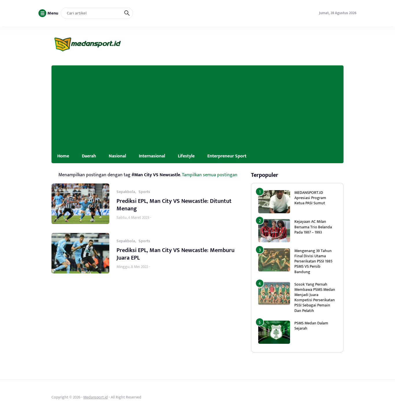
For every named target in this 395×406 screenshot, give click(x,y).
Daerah (89, 156)
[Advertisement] (197, 105)
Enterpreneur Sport (226, 156)
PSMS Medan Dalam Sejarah (311, 326)
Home (63, 156)
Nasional (117, 156)
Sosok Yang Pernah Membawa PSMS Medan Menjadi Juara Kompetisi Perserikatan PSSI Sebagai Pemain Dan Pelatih (314, 297)
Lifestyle (186, 156)
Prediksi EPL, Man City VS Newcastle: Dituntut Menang (174, 205)
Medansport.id (95, 397)
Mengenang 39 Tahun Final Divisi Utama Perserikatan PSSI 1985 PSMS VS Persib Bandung (313, 261)
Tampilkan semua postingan (209, 175)
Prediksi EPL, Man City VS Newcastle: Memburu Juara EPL (176, 254)
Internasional (152, 156)
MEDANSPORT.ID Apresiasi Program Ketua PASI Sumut (310, 197)
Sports (144, 191)
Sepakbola (126, 191)
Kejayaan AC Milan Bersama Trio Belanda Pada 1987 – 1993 (313, 226)
